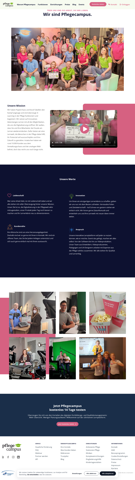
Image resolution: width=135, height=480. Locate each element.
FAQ (36, 450)
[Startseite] (9, 4)
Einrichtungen (56, 4)
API (36, 459)
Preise (67, 4)
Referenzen (65, 453)
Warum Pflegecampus (26, 4)
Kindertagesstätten (93, 462)
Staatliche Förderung (43, 447)
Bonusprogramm (118, 453)
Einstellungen (77, 473)
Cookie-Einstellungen (119, 456)
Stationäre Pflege (93, 450)
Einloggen (126, 4)
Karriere (114, 468)
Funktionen (43, 4)
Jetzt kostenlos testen (66, 424)
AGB (113, 450)
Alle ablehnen (91, 473)
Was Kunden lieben (68, 450)
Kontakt (114, 4)
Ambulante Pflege (93, 447)
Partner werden (41, 456)
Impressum (115, 465)
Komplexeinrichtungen (95, 456)
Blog (74, 4)
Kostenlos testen (98, 4)
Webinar (38, 453)
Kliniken (89, 453)
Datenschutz (116, 459)
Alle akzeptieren (108, 473)
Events (81, 4)
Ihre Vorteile (65, 447)
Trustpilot (64, 456)
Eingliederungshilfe (93, 459)
